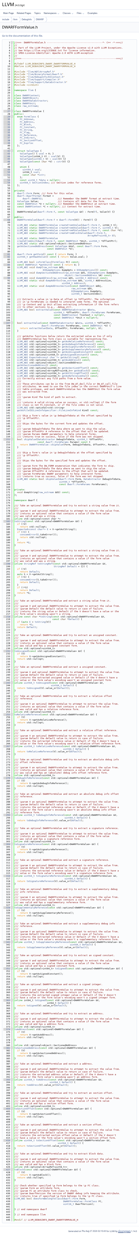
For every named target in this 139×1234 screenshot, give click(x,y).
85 (6, 264)
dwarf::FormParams (93, 312)
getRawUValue (37, 257)
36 (6, 135)
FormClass (30, 116)
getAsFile (23, 410)
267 (6, 746)
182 (6, 521)
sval (53, 156)
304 (6, 844)
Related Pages (24, 13)
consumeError (28, 534)
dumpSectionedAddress (49, 272)
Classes (67, 13)
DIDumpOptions (52, 270)
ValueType (33, 151)
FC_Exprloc (26, 143)
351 (6, 968)
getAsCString (69, 357)
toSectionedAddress (26, 1048)
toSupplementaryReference (30, 907)
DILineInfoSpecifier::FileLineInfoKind (56, 410)
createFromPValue (70, 230)
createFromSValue (70, 225)
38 (6, 140)
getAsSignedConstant (73, 354)
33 (6, 127)
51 (6, 175)
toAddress (20, 1029)
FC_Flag (24, 132)
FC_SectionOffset (31, 140)
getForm (38, 254)
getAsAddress (70, 360)
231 (6, 651)
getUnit (45, 264)
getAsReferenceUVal (74, 376)
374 (6, 1029)
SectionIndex (40, 182)
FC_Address (26, 122)
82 (6, 257)
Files (79, 13)
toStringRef (44, 563)
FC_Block (25, 124)
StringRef (30, 563)
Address (92, 278)
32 (6, 124)
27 (6, 111)
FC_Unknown (26, 119)
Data (91, 309)
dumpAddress (43, 278)
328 (6, 907)
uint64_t (38, 159)
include (5, 19)
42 (6, 151)
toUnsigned (21, 651)
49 (6, 169)
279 (6, 778)
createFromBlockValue (72, 233)
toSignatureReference (28, 844)
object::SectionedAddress (81, 275)
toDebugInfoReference (28, 778)
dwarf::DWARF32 (32, 198)
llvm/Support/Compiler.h (43, 79)
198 (6, 563)
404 (6, 1108)
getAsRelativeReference (77, 341)
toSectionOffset (24, 1108)
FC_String (26, 130)
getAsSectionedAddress (31, 246)
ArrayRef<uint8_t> (99, 235)
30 (6, 119)
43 (6, 153)
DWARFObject (30, 98)
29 (6, 116)
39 (6, 143)
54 (6, 182)
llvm (15, 19)
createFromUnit (26, 241)
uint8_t (32, 180)
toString (19, 521)
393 (6, 1079)
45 (6, 159)
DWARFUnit (29, 103)
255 (6, 714)
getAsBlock (81, 370)
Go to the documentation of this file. (22, 35)
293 (6, 815)
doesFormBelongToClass (47, 1198)
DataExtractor (46, 439)
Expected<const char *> (44, 357)
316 (6, 876)
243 (6, 683)
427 (6, 1169)
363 (6, 1000)
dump (39, 267)
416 (6, 1140)
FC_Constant (27, 127)
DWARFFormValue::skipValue (46, 444)
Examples (92, 13)
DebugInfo (27, 19)
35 (6, 132)
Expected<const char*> (31, 529)
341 (6, 942)
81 (6, 254)
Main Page (8, 13)
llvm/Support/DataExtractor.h (47, 82)
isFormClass (43, 262)
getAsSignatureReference (77, 346)
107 (6, 323)
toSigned (60, 968)
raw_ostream (30, 106)
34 (6, 130)
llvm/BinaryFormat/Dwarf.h (45, 74)
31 (6, 122)
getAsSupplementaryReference (80, 349)
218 (6, 616)
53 (6, 180)
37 (6, 137)
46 (6, 161)
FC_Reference (28, 135)
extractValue (44, 309)
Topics (37, 13)
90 (6, 278)
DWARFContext (31, 95)
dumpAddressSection (58, 286)
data (43, 180)
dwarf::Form (24, 193)
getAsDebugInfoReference (77, 344)
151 (6, 439)
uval (41, 153)
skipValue (30, 439)
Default (72, 566)
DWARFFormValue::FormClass (80, 1201)
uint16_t (68, 1204)
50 (6, 172)
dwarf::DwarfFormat (29, 196)
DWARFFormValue (26, 220)
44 (6, 156)
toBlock (19, 1169)
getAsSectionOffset (74, 368)
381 (6, 1048)
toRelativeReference (27, 714)
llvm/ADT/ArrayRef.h (41, 71)
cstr (59, 161)
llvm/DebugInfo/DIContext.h (45, 77)
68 (6, 220)
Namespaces (50, 13)
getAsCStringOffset (74, 373)
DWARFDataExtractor (35, 100)
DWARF (40, 19)
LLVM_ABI (22, 225)
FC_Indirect (27, 137)
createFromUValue (70, 228)
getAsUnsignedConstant (76, 352)
